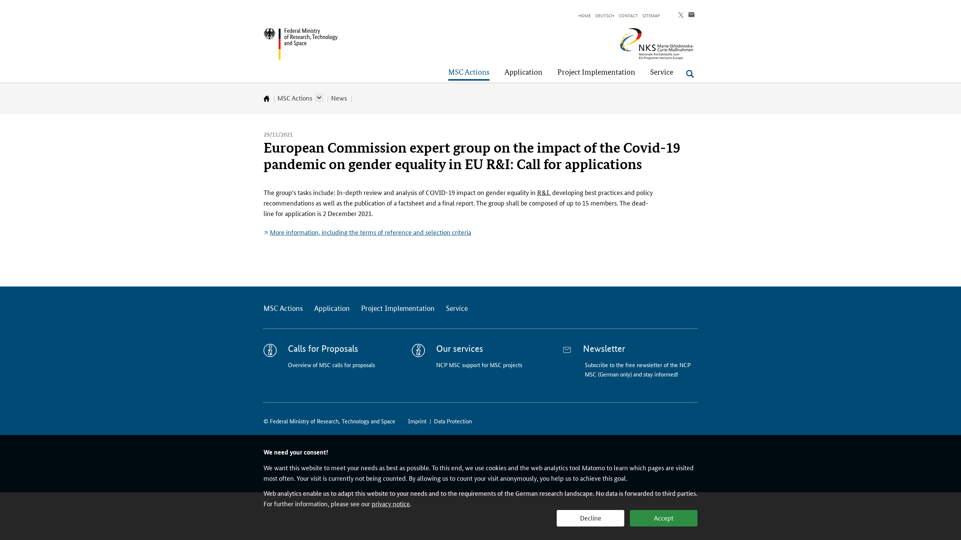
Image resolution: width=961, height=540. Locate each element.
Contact (628, 15)
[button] (319, 98)
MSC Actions (294, 97)
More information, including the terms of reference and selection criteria (370, 231)
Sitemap (651, 15)
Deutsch (604, 15)
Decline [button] (590, 517)
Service (457, 308)
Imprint (417, 421)
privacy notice (391, 503)
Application (332, 308)
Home (584, 15)
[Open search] (689, 74)
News (339, 97)
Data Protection (453, 421)
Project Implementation (398, 308)
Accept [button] (663, 517)
